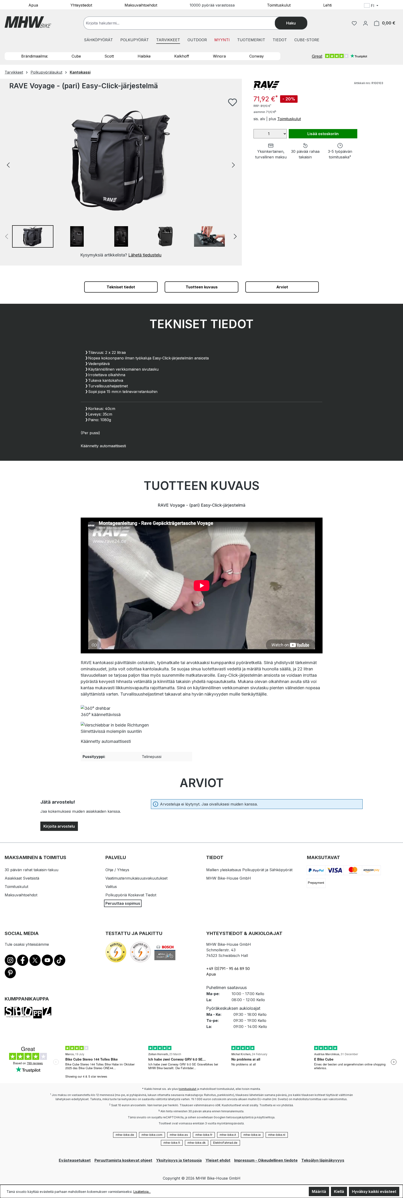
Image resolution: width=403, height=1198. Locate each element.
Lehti (327, 5)
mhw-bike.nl (276, 1135)
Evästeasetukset (75, 1160)
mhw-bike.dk (197, 1142)
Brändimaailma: (34, 56)
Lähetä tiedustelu (144, 255)
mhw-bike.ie (252, 1135)
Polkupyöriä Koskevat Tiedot (130, 895)
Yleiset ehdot (217, 1160)
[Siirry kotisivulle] (28, 22)
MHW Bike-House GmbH (228, 878)
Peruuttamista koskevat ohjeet (123, 1160)
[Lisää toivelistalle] (232, 102)
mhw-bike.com (152, 1135)
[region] (121, 178)
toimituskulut (187, 1089)
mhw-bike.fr (203, 1135)
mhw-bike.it (228, 1135)
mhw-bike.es (179, 1135)
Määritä (319, 1191)
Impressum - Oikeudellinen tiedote (266, 1160)
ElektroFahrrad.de (225, 1142)
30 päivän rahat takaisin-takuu (31, 869)
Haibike (144, 56)
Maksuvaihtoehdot (141, 5)
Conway (256, 56)
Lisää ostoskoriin (323, 133)
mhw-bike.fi (171, 1142)
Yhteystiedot (81, 5)
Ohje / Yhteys (117, 869)
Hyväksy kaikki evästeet (374, 1191)
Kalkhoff (181, 56)
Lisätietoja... (142, 1192)
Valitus (111, 886)
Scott (109, 56)
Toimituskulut (279, 5)
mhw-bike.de (125, 1135)
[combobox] (183, 23)
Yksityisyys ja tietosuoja (179, 1160)
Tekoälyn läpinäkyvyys (322, 1160)
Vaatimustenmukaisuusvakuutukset (136, 878)
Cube (76, 56)
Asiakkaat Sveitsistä (22, 878)
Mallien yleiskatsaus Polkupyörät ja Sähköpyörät (249, 869)
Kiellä (339, 1191)
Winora (219, 56)
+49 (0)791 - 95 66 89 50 (228, 968)
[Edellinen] (8, 164)
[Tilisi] (365, 23)
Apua (33, 5)
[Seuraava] (233, 164)
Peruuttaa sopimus (122, 903)
